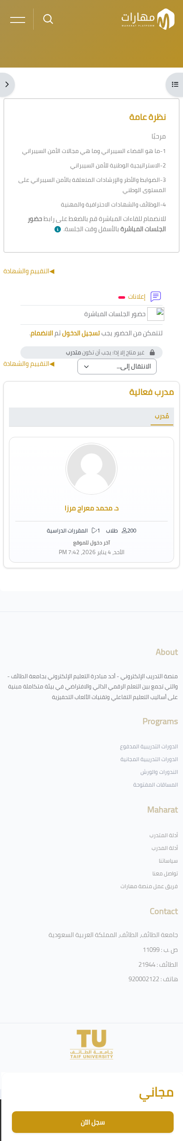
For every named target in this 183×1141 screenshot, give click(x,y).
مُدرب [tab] (162, 416)
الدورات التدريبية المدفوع (149, 746)
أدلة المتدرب (163, 835)
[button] (56, 229)
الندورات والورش (159, 772)
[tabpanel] (91, 500)
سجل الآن (93, 1122)
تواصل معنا (165, 873)
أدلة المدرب (165, 848)
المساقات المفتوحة (155, 784)
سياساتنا (168, 860)
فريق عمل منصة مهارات (149, 886)
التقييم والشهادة (28, 271)
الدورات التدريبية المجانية (149, 759)
